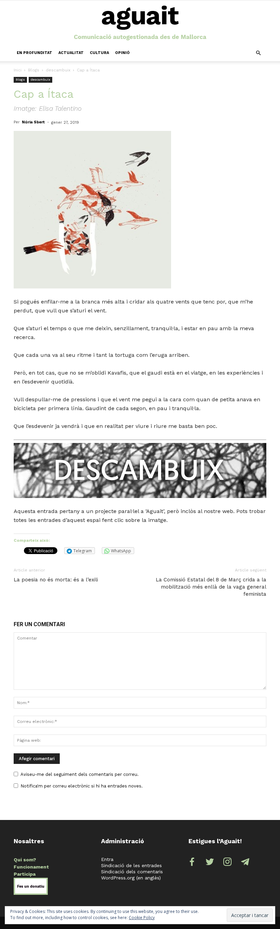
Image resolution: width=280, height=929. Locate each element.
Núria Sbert (33, 122)
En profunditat (34, 53)
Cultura (99, 53)
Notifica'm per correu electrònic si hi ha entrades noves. (81, 786)
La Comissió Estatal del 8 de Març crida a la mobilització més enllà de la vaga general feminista (211, 587)
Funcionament (31, 867)
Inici (18, 70)
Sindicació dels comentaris (132, 871)
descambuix (58, 70)
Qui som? (25, 859)
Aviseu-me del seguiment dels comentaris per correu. (79, 774)
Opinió (122, 53)
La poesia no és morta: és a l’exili (56, 580)
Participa (25, 874)
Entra (107, 859)
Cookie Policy (142, 917)
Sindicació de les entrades (131, 865)
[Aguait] (140, 23)
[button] (258, 53)
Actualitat (71, 53)
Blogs (33, 70)
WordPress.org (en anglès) (131, 877)
